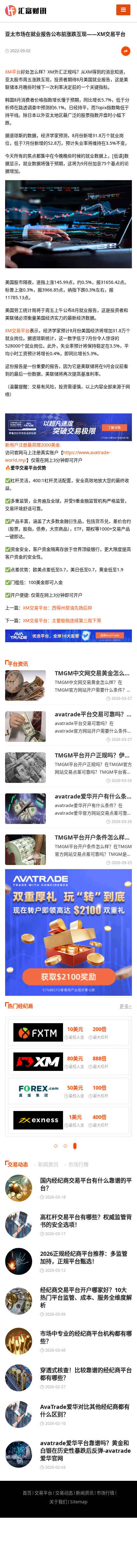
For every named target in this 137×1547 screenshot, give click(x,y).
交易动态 (64, 1493)
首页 (27, 1493)
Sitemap (79, 1502)
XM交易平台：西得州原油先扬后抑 (57, 608)
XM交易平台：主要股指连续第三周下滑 (62, 620)
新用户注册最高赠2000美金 (32, 445)
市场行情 (105, 1493)
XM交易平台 (17, 330)
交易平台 (43, 1493)
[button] (55, 1146)
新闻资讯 (85, 1493)
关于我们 (58, 1502)
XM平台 (13, 72)
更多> (125, 1006)
